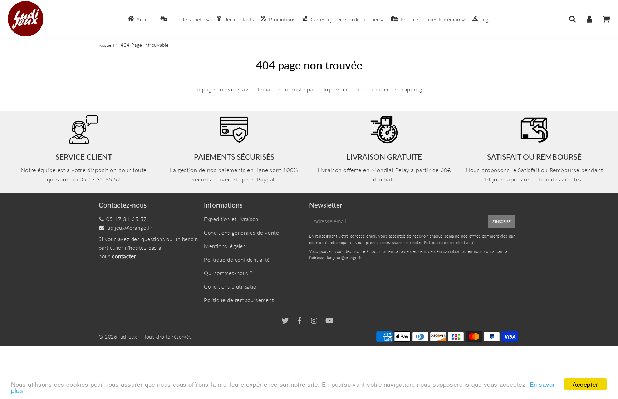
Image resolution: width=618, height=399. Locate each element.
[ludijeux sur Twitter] (286, 321)
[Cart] (606, 18)
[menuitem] (139, 19)
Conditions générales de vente (241, 232)
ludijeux (128, 337)
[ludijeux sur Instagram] (315, 321)
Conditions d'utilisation (231, 286)
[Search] (572, 18)
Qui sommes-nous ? (228, 273)
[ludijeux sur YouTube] (330, 321)
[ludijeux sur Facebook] (300, 321)
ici (344, 89)
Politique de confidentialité (237, 259)
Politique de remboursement (239, 300)
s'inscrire (501, 221)
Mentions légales (225, 246)
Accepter (585, 384)
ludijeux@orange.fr (129, 227)
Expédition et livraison (231, 219)
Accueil (106, 45)
